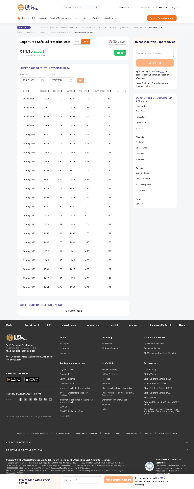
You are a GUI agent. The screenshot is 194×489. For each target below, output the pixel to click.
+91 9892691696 (13, 359)
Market (42, 18)
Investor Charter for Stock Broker (75, 388)
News (24, 18)
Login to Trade (66, 369)
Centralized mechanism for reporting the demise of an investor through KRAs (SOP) (162, 411)
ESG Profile (163, 8)
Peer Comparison (83, 28)
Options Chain (67, 28)
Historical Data (155, 28)
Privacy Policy (131, 433)
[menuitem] (19, 18)
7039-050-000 (28, 351)
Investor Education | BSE (155, 383)
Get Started (155, 63)
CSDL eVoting (150, 374)
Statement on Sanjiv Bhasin (114, 400)
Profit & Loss (141, 142)
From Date (24, 75)
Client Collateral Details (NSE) (157, 379)
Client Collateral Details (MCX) (157, 393)
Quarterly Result (142, 173)
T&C (162, 71)
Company (139, 204)
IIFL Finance (107, 344)
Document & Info (67, 383)
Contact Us (65, 353)
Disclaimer (21, 433)
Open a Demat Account (162, 18)
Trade (120, 52)
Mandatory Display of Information (117, 388)
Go (80, 80)
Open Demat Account (154, 344)
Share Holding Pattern (118, 28)
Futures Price (141, 117)
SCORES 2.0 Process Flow (71, 411)
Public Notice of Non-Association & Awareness (118, 394)
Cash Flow (140, 154)
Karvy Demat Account (126, 8)
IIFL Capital (64, 344)
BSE (86, 41)
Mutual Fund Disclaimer (168, 433)
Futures (55, 28)
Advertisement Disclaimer (86, 433)
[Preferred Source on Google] (117, 42)
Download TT (66, 374)
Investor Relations (147, 8)
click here (148, 86)
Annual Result (141, 190)
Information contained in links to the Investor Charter (76, 401)
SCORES (63, 407)
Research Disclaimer (40, 433)
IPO (33, 18)
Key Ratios (140, 160)
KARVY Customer (110, 374)
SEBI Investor (150, 397)
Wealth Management (59, 18)
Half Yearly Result (143, 179)
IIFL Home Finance (110, 348)
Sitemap (106, 404)
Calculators (109, 18)
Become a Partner (92, 18)
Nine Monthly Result (144, 185)
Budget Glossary (109, 369)
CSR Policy (148, 433)
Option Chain (141, 123)
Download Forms (67, 379)
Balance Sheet (141, 148)
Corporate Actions (138, 28)
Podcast (106, 379)
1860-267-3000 (13, 351)
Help (104, 409)
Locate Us (64, 348)
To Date (52, 75)
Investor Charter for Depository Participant (74, 394)
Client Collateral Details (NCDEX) (158, 388)
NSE (77, 41)
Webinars (106, 383)
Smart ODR (65, 416)
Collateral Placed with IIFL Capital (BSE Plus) (161, 403)
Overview (45, 28)
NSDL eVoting (150, 369)
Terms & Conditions (112, 433)
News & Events (100, 28)
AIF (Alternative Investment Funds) (160, 353)
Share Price (140, 111)
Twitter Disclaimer (62, 433)
